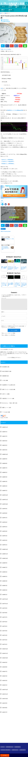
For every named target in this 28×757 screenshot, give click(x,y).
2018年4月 (4, 581)
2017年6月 (4, 621)
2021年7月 (4, 436)
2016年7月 (4, 671)
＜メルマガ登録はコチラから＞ (14, 357)
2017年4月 (4, 630)
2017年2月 (4, 639)
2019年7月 (4, 517)
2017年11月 (5, 603)
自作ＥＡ (3, 228)
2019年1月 (4, 544)
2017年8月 (4, 612)
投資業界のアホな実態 (7, 384)
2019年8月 (4, 513)
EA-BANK (4, 366)
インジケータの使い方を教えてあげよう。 (23, 267)
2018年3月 (4, 585)
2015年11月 (5, 694)
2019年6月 (4, 522)
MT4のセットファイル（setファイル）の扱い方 (4, 285)
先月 (2, 88)
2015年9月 (4, 703)
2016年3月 (4, 676)
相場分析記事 (17, 6)
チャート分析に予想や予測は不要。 (10, 284)
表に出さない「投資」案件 (24, 6)
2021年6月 (4, 440)
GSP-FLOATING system (16, 267)
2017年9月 (4, 608)
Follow (14, 213)
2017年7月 (4, 617)
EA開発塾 (4, 375)
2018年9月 (4, 562)
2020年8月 (4, 463)
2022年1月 (4, 431)
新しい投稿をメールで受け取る (8, 335)
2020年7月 (4, 467)
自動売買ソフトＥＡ (7, 398)
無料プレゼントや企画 (7, 389)
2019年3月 (4, 535)
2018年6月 (4, 571)
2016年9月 (4, 662)
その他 (3, 380)
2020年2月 (4, 486)
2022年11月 (5, 427)
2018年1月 (4, 594)
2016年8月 (4, 666)
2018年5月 (4, 576)
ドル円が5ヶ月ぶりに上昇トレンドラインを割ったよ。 (17, 285)
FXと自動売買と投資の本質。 (14, 4)
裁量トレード (5, 407)
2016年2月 (4, 680)
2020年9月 (4, 458)
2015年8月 (4, 707)
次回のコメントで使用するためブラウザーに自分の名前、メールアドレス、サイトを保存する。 (13, 327)
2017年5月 (4, 626)
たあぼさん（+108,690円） (8, 161)
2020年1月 (4, 490)
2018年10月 (5, 558)
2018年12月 (5, 549)
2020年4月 (4, 477)
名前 (2, 311)
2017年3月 (4, 635)
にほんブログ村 (4, 417)
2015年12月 (5, 689)
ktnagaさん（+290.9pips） (8, 163)
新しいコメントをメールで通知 (8, 333)
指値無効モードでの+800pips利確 (15, 110)
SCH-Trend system (5, 231)
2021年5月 (4, 445)
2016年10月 (5, 657)
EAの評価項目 (5, 371)
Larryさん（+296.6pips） (8, 159)
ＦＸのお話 (4, 412)
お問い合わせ (10, 10)
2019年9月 (4, 508)
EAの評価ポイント (10, 6)
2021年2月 (4, 449)
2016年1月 (4, 685)
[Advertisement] (14, 729)
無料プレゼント (3, 10)
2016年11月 (5, 653)
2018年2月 (4, 590)
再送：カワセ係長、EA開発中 (4, 267)
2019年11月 (5, 499)
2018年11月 (5, 553)
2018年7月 (4, 567)
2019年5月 (4, 526)
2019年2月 (4, 540)
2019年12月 (5, 495)
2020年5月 (4, 472)
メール (3, 316)
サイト (2, 320)
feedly (14, 217)
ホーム (3, 6)
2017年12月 (5, 599)
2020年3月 (4, 481)
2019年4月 (4, 531)
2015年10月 (5, 698)
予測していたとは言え (6, 49)
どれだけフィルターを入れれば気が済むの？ (10, 267)
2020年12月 (5, 454)
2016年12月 (5, 648)
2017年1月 (4, 644)
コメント (3, 298)
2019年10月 (5, 504)
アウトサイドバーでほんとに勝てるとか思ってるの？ (23, 285)
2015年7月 (4, 712)
